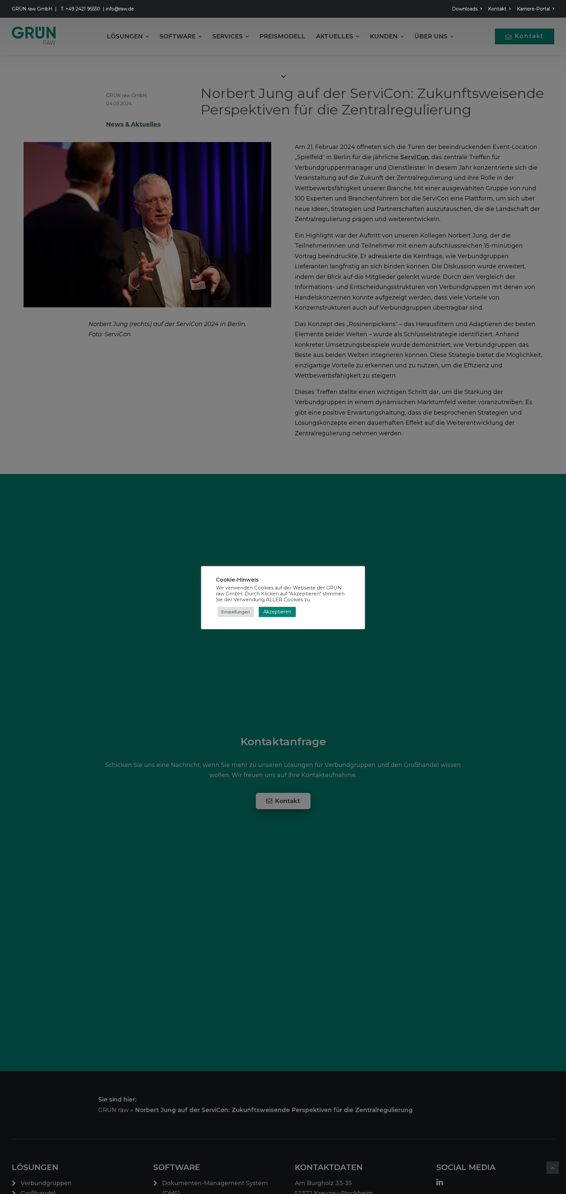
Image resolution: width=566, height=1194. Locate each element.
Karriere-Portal (533, 9)
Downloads (465, 9)
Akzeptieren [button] (277, 612)
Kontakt (497, 9)
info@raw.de (120, 9)
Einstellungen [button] (235, 611)
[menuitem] (468, 9)
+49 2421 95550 (83, 9)
